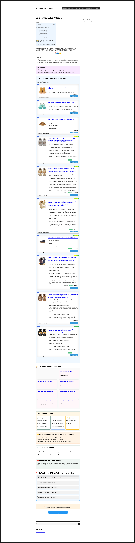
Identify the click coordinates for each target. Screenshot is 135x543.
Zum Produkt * (74, 96)
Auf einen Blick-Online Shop (46, 8)
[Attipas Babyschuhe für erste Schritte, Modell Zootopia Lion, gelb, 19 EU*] (42, 90)
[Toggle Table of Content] (54, 24)
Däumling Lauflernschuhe (43, 37)
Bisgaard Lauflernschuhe (43, 34)
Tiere (76, 8)
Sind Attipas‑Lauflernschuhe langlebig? (46, 497)
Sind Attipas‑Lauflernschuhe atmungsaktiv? (47, 487)
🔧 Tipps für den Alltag (41, 41)
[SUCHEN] (79, 524)
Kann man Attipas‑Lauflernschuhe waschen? (47, 492)
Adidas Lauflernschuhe (43, 30)
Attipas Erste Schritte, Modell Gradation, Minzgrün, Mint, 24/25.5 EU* (61, 103)
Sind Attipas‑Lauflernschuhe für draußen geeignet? (49, 477)
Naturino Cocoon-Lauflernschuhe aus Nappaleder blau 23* (61, 237)
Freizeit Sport (88, 8)
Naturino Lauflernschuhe (43, 36)
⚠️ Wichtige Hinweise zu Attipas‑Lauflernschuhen (45, 40)
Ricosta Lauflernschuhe (43, 31)
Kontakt (43, 531)
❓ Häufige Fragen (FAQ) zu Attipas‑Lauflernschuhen (46, 44)
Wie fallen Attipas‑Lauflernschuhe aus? (46, 482)
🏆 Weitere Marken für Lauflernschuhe (43, 27)
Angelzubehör (81, 8)
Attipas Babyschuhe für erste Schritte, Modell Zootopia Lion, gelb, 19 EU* (62, 87)
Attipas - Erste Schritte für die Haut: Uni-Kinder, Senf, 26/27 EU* (62, 119)
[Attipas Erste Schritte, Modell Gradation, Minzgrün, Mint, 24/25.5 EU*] (42, 106)
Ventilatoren (64, 8)
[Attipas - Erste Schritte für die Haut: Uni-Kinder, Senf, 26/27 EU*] (42, 123)
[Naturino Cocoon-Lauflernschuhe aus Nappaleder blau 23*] (42, 241)
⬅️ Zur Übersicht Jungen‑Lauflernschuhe (58, 513)
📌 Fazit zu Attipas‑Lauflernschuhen (43, 43)
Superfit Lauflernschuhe (43, 33)
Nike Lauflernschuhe (42, 28)
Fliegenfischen (95, 8)
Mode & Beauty (70, 8)
